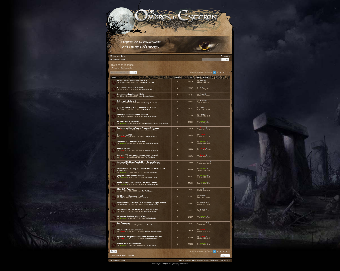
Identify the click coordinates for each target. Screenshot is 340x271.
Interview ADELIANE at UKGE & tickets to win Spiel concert (141, 203)
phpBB (164, 263)
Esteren (122, 130)
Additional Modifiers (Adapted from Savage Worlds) (138, 162)
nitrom (122, 82)
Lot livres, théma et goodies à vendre (132, 115)
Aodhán (122, 103)
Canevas (145, 198)
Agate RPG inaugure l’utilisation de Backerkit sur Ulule (139, 237)
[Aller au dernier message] (205, 80)
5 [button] (226, 73)
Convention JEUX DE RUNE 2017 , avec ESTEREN (137, 209)
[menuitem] (123, 56)
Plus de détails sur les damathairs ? (132, 81)
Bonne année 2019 (124, 135)
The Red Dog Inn (150, 157)
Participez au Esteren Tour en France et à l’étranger (138, 128)
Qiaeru (180, 265)
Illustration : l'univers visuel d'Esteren (157, 123)
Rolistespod (123, 204)
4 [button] (223, 73)
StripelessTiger (124, 164)
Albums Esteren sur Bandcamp (130, 230)
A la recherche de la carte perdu (130, 87)
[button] (229, 72)
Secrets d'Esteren (148, 96)
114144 (122, 116)
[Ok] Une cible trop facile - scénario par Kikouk (136, 108)
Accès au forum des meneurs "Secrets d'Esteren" (137, 182)
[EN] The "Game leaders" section (130, 176)
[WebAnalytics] (5, 267)
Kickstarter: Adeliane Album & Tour (131, 216)
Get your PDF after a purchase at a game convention (138, 155)
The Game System (155, 164)
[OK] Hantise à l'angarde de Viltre (130, 196)
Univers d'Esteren (149, 82)
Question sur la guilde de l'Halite (130, 94)
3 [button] (220, 73)
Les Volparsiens (123, 223)
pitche (122, 198)
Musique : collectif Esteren (153, 231)
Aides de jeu (151, 225)
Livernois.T (123, 225)
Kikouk (122, 109)
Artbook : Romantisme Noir (128, 121)
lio (120, 89)
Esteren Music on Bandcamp (129, 243)
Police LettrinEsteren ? (126, 101)
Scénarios (146, 109)
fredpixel (122, 211)
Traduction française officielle (167, 265)
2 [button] (217, 73)
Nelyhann (123, 123)
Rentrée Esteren (123, 148)
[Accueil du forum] (170, 16)
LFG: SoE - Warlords (125, 189)
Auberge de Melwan (146, 89)
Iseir (121, 191)
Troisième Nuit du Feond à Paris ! (131, 142)
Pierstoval (123, 177)
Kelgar (122, 96)
